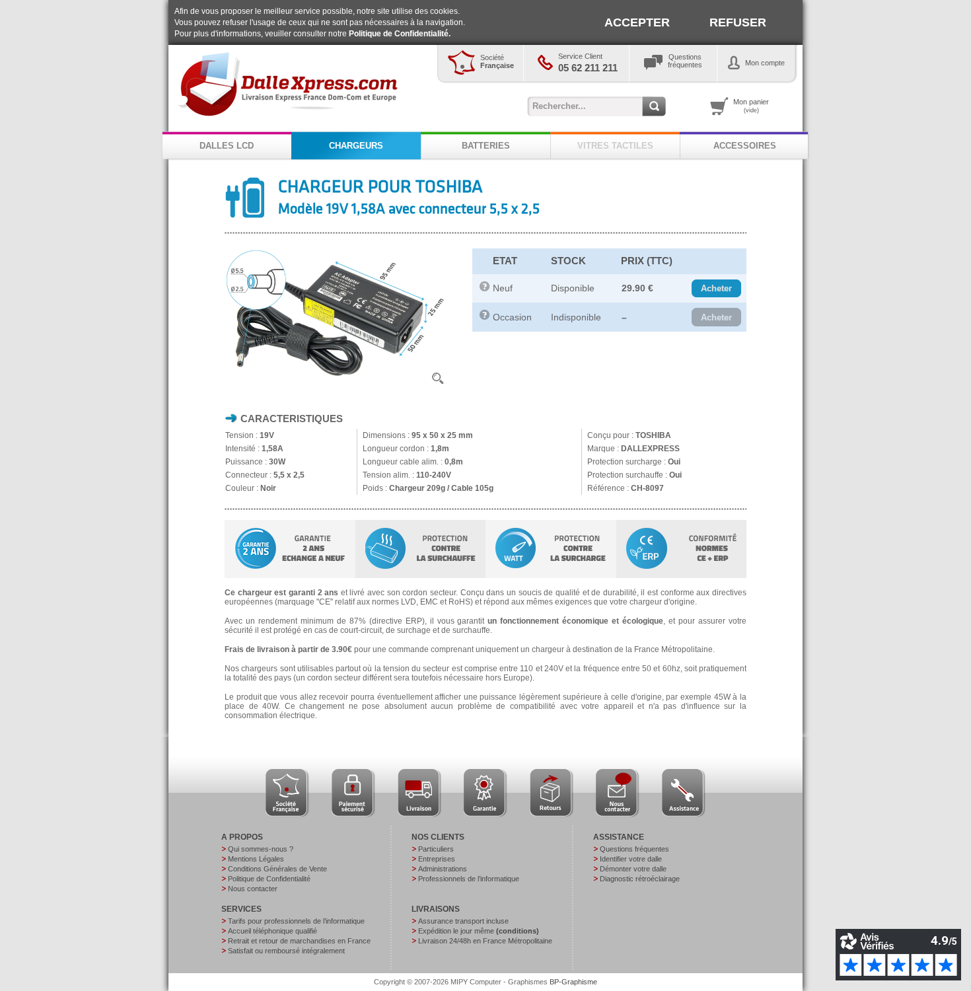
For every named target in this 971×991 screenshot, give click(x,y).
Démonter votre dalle (633, 869)
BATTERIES (486, 146)
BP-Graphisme (573, 982)
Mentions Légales (256, 859)
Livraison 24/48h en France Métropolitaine (485, 941)
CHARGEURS (356, 146)
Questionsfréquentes (685, 61)
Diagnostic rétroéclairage (640, 879)
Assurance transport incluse (463, 921)
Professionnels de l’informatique (468, 879)
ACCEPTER (637, 22)
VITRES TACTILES (615, 146)
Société (497, 61)
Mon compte (765, 63)
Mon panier (751, 106)
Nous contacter (252, 889)
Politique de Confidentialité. (399, 33)
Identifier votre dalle (631, 859)
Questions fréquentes (634, 849)
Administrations (442, 869)
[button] (716, 288)
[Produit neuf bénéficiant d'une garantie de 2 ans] (485, 288)
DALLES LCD (226, 146)
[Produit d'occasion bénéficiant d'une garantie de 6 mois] (485, 317)
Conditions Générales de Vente (277, 869)
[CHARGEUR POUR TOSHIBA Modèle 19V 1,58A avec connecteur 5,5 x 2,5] (338, 388)
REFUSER (737, 22)
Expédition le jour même (478, 931)
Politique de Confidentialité (269, 879)
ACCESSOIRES (744, 146)
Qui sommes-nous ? (260, 849)
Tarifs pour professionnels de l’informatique (296, 921)
